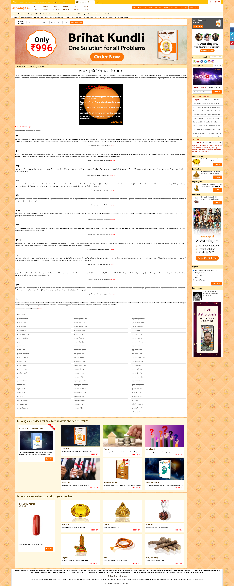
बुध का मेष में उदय (21, 326)
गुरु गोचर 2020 (21, 392)
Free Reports (50, 14)
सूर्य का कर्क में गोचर (79, 396)
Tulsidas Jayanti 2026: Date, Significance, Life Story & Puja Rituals (208, 118)
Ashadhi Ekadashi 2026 (215, 146)
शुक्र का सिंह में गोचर (137, 373)
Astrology (30, 14)
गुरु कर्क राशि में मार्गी (137, 400)
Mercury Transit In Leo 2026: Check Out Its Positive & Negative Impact (208, 111)
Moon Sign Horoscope (110, 570)
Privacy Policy (151, 572)
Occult (42, 14)
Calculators (95, 14)
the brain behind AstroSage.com (210, 293)
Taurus (45, 6)
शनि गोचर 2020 (21, 385)
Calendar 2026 (61, 2)
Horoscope (21, 14)
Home (14, 14)
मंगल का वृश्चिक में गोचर (23, 408)
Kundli (25, 2)
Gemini (55, 6)
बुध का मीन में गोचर (21, 361)
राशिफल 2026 (48, 17)
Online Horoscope (77, 17)
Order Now (216, 283)
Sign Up (217, 2)
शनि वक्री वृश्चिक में (79, 357)
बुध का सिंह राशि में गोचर (23, 354)
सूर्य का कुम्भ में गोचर (79, 373)
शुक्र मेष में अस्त (136, 346)
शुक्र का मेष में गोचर (137, 369)
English (197, 99)
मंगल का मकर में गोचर (22, 400)
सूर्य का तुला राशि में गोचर (80, 365)
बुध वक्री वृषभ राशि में (22, 377)
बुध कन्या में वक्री (21, 350)
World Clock (41, 570)
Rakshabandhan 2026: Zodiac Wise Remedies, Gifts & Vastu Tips (208, 114)
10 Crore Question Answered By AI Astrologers (205, 570)
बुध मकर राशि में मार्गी (22, 365)
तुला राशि (112, 234)
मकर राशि (112, 279)
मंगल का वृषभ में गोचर (79, 346)
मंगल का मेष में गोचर (79, 334)
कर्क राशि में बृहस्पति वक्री (138, 404)
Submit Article (121, 572)
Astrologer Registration (195, 572)
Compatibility (86, 14)
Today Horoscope (52, 2)
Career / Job (198, 275)
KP (79, 14)
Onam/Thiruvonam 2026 (208, 150)
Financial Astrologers (163, 579)
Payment (143, 572)
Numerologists (105, 579)
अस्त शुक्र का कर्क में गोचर (138, 357)
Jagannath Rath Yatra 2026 (200, 146)
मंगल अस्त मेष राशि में (79, 330)
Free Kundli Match (89, 570)
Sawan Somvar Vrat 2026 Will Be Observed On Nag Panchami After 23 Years (208, 126)
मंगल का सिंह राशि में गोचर (80, 326)
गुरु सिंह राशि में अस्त (137, 396)
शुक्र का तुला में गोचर (137, 350)
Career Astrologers (128, 579)
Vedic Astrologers (140, 579)
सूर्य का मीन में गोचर (79, 369)
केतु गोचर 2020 (21, 396)
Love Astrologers (116, 579)
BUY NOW (49, 459)
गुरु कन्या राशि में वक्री (137, 389)
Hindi (207, 99)
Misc (110, 14)
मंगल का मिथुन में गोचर (79, 342)
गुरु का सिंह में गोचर (136, 392)
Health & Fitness (200, 280)
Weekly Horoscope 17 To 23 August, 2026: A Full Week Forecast (208, 133)
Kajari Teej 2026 (205, 151)
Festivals (104, 14)
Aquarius (76, 9)
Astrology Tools (104, 572)
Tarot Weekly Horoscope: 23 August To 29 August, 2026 (208, 103)
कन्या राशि (112, 220)
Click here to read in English (23, 127)
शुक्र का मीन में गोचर (137, 334)
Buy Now (199, 26)
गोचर (25, 66)
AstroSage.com (125, 583)
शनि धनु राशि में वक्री (137, 412)
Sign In (211, 2)
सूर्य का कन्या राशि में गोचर (80, 389)
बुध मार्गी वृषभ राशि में (22, 373)
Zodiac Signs (66, 570)
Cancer (65, 6)
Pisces (86, 9)
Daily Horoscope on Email (215, 87)
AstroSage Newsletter (199, 87)
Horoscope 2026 (41, 2)
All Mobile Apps (216, 57)
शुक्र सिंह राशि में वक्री (137, 361)
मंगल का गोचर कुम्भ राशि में (80, 350)
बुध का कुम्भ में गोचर (22, 330)
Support (172, 572)
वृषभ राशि (112, 160)
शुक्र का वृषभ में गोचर (137, 365)
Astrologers (49, 570)
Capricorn (65, 9)
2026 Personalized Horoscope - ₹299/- (206, 270)
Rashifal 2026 (32, 2)
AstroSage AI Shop (122, 17)
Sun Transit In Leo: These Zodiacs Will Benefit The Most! (208, 129)
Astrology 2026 (93, 572)
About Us (137, 572)
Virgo (86, 6)
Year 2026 (217, 99)
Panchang (66, 14)
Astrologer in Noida (77, 570)
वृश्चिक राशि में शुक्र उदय (138, 385)
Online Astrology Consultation (67, 579)
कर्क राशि (112, 190)
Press (128, 570)
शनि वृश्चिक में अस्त (79, 354)
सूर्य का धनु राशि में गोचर (80, 381)
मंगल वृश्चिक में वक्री (22, 404)
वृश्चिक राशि (112, 249)
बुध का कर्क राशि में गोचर (23, 357)
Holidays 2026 (207, 143)
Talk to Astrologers (37, 579)
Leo (76, 6)
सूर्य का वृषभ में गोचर (79, 404)
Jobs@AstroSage (181, 572)
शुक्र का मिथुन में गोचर (137, 377)
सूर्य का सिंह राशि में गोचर (80, 392)
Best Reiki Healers (197, 579)
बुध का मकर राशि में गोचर (23, 334)
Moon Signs (112, 17)
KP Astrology (122, 570)
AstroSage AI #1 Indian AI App (140, 570)
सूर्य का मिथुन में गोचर (79, 400)
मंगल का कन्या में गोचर (79, 322)
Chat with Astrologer (85, 2)
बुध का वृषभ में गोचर (22, 381)
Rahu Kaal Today (88, 17)
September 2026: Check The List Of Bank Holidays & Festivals (208, 122)
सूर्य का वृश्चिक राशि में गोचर (81, 385)
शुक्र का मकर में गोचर (137, 342)
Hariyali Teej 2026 (209, 148)
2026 (36, 14)
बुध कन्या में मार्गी (21, 346)
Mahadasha (57, 570)
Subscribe (217, 65)
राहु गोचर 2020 (21, 389)
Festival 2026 (197, 143)
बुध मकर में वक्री (21, 342)
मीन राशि (40, 309)
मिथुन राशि (112, 175)
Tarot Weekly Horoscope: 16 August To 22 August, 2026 (208, 137)
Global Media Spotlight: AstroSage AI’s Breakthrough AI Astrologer (170, 570)
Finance (197, 277)
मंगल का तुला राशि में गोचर (80, 319)
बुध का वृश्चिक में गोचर (22, 319)
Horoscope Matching (26, 17)
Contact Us (129, 572)
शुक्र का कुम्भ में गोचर (137, 338)
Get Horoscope (76, 22)
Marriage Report (199, 273)
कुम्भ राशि (112, 294)
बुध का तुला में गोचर (21, 322)
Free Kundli (16, 17)
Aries (35, 6)
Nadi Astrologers (186, 579)
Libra (35, 9)
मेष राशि (112, 145)
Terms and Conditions (163, 572)
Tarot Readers (95, 579)
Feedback (113, 572)
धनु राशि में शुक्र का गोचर (138, 319)
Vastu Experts (151, 579)
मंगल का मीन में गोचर (79, 338)
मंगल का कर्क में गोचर (137, 354)
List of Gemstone (31, 570)
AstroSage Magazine (201, 96)
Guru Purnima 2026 (198, 148)
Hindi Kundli (98, 17)
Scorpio (45, 9)
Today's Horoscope (58, 17)
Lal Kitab (105, 17)
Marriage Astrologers (83, 579)
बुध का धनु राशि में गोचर (23, 338)
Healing (58, 14)
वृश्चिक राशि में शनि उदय (80, 361)
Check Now (94, 454)
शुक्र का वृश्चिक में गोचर (138, 322)
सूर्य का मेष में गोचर (78, 408)
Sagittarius (56, 9)
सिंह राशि (112, 205)
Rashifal (21, 2)
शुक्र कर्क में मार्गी (136, 330)
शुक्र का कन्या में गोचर (137, 326)
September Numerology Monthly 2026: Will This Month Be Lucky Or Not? (208, 107)
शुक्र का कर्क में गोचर (137, 381)
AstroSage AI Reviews (38, 572)
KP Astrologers (175, 579)
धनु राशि (112, 264)
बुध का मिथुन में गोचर (22, 369)
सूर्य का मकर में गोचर (79, 377)
